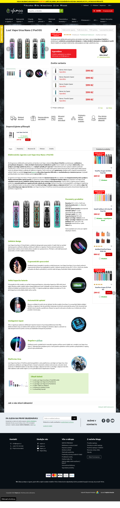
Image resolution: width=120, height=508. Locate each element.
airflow (39, 340)
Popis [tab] (10, 149)
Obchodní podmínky (68, 452)
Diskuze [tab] (42, 148)
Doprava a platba (67, 447)
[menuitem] (9, 20)
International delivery (68, 465)
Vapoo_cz (43, 448)
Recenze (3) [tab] (31, 148)
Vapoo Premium (47, 5)
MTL (79, 205)
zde (34, 425)
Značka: (101, 35)
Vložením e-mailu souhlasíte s (58, 424)
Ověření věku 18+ (67, 459)
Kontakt (64, 5)
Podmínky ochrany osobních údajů (72, 454)
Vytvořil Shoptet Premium (88, 492)
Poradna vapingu (92, 443)
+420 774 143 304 (18, 446)
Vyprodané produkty (68, 467)
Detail (28, 139)
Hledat (61, 11)
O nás (57, 5)
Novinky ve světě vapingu (94, 445)
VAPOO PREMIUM (31, 421)
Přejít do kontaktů (18, 448)
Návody (89, 452)
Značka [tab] (51, 148)
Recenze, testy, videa (93, 450)
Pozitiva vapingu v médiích (95, 447)
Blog (38, 5)
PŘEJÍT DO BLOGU (94, 457)
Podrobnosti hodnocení (87, 35)
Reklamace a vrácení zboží (70, 445)
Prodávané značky (67, 457)
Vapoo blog (43, 450)
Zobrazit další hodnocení (105, 407)
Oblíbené (86, 5)
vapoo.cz (42, 443)
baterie (33, 172)
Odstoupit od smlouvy (8, 499)
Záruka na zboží (66, 450)
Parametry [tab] (20, 148)
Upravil (107, 492)
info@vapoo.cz (17, 443)
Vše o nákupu (29, 5)
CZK (109, 5)
